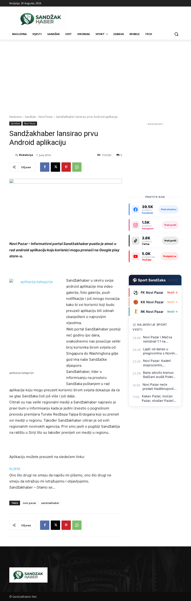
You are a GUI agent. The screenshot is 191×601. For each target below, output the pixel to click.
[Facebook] (44, 167)
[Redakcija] (12, 155)
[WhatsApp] (77, 167)
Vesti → (172, 292)
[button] (176, 34)
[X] (55, 167)
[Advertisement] (95, 74)
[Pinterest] (66, 167)
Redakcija (26, 155)
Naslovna (15, 117)
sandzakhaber (50, 503)
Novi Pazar (46, 117)
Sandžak (30, 117)
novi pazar (29, 503)
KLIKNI (14, 469)
